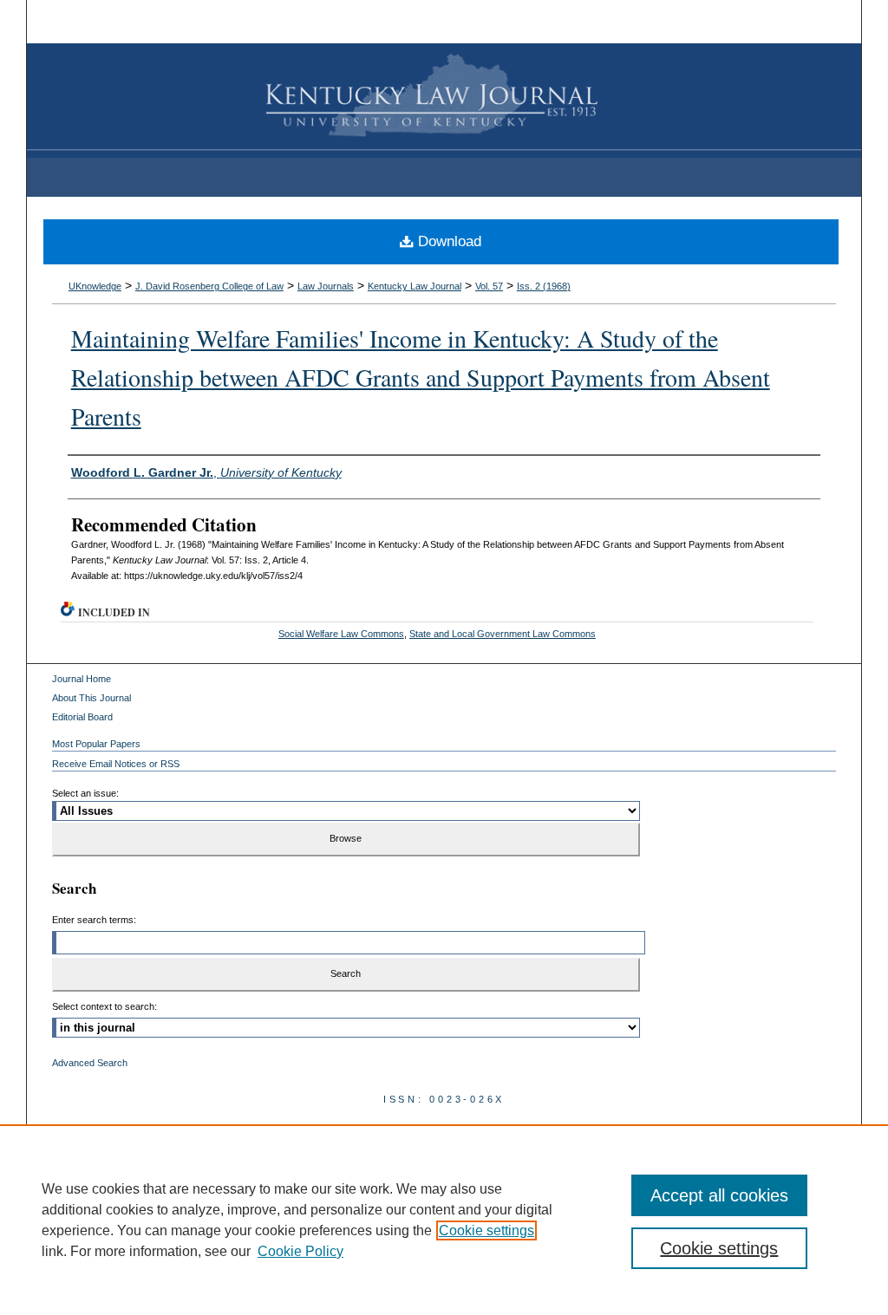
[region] (444, 1219)
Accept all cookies (719, 1195)
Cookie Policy (300, 1251)
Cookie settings (486, 1230)
